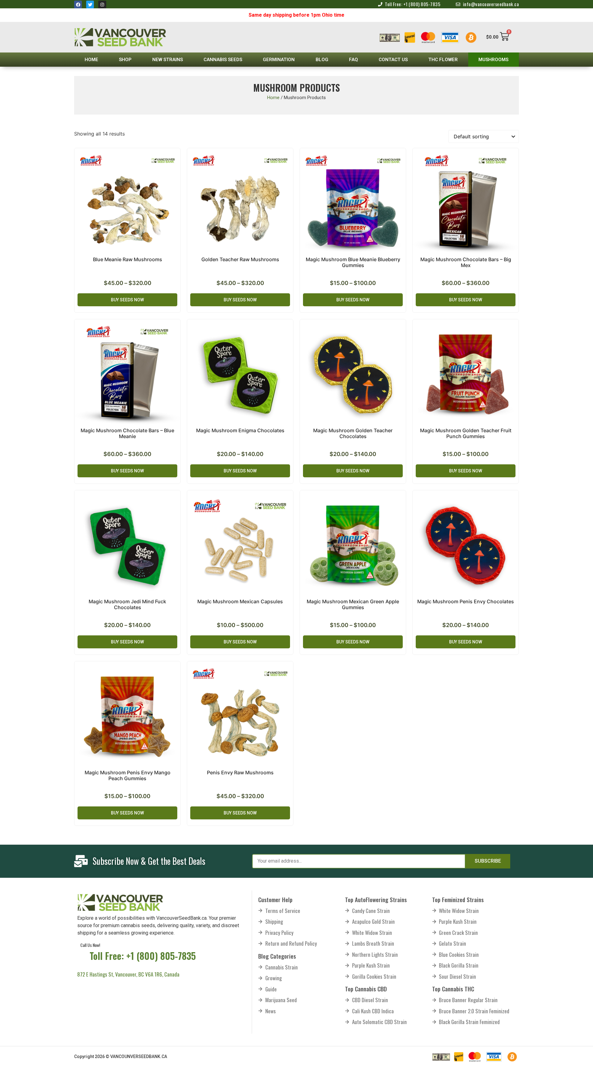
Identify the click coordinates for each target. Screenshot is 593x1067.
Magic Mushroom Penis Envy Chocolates (465, 601)
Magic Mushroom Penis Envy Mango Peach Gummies (127, 775)
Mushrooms (493, 59)
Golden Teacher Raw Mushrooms (240, 259)
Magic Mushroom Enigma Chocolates (240, 430)
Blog (322, 59)
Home (91, 59)
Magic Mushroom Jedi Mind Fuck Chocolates (127, 604)
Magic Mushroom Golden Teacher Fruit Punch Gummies (465, 433)
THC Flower (443, 59)
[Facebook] (78, 4)
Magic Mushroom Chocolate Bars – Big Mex (465, 262)
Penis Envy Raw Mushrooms (240, 772)
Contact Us (393, 59)
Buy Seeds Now (127, 299)
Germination (279, 59)
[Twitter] (90, 4)
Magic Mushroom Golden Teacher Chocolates (353, 433)
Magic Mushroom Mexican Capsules (240, 601)
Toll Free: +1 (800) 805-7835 (143, 956)
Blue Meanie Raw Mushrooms (127, 259)
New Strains (167, 59)
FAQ (353, 59)
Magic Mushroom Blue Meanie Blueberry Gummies (353, 262)
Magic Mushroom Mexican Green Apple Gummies (353, 604)
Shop (125, 59)
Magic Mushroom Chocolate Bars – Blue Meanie (127, 433)
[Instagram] (102, 4)
